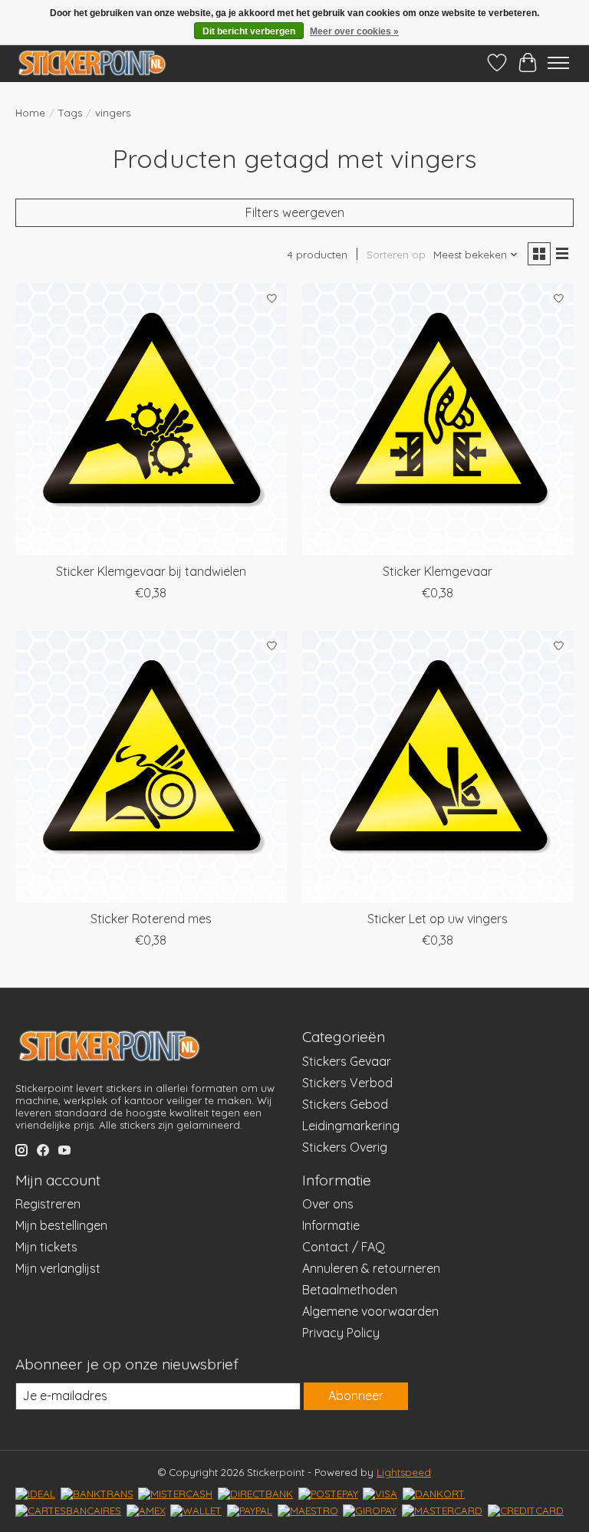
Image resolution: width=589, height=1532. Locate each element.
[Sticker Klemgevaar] (438, 419)
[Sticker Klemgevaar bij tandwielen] (151, 419)
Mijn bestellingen (61, 1225)
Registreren (48, 1203)
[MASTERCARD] (442, 1510)
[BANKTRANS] (97, 1494)
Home (30, 113)
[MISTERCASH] (175, 1494)
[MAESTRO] (308, 1510)
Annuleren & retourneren (371, 1268)
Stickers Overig (344, 1147)
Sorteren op (396, 254)
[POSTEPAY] (328, 1494)
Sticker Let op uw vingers (437, 918)
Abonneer (355, 1395)
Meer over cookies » (354, 31)
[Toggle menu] (558, 63)
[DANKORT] (434, 1494)
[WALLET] (196, 1510)
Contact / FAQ (343, 1246)
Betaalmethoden (349, 1289)
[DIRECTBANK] (255, 1494)
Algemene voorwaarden (370, 1311)
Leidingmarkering (351, 1125)
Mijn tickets (46, 1246)
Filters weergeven (294, 212)
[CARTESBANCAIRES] (68, 1510)
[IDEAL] (35, 1494)
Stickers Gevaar (346, 1061)
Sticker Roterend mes (151, 918)
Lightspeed (404, 1472)
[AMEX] (146, 1510)
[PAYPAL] (249, 1510)
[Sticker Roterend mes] (151, 766)
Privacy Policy (341, 1332)
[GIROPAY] (370, 1510)
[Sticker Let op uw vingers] (438, 766)
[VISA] (380, 1494)
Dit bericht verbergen (248, 31)
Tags (70, 113)
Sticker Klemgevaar (437, 571)
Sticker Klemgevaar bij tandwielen (151, 571)
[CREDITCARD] (526, 1510)
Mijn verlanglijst (57, 1268)
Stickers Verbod (347, 1082)
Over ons (328, 1203)
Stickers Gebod (345, 1104)
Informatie (331, 1225)
